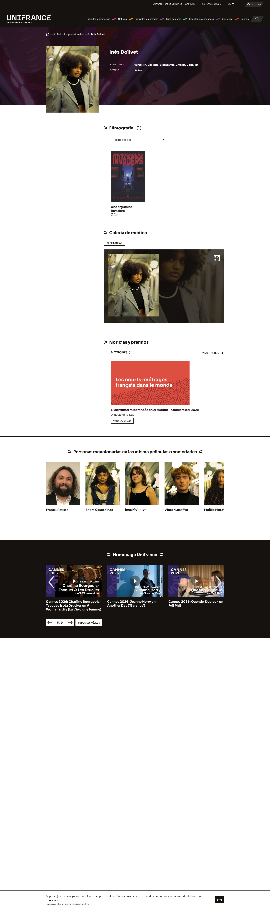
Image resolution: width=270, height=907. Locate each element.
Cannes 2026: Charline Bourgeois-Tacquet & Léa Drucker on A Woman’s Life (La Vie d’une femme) (73, 605)
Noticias (122, 18)
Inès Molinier (135, 510)
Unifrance (227, 18)
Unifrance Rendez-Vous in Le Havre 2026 (173, 3)
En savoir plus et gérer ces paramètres (68, 903)
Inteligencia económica (201, 18)
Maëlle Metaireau (217, 510)
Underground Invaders (121, 209)
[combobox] (139, 139)
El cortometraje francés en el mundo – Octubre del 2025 (155, 410)
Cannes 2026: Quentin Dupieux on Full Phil (195, 604)
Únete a (245, 18)
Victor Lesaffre (176, 510)
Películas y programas (98, 18)
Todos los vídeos (89, 622)
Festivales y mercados (146, 18)
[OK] (219, 899)
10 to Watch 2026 (211, 3)
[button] (217, 259)
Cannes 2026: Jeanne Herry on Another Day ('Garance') (131, 604)
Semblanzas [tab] (114, 242)
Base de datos (173, 18)
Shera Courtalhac (99, 510)
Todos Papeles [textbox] (123, 139)
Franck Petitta (57, 510)
